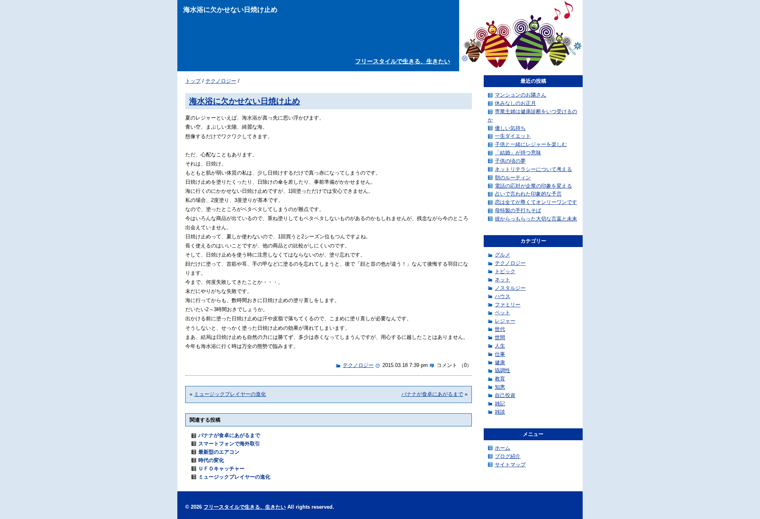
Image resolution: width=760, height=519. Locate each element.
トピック (505, 271)
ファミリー (508, 305)
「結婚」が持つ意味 (518, 153)
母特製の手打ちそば (518, 210)
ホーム (502, 448)
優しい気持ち (510, 128)
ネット (502, 280)
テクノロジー (220, 81)
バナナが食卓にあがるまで (432, 394)
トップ (193, 81)
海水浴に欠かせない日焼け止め (244, 100)
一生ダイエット (513, 136)
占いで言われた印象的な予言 (528, 194)
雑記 (500, 404)
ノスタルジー (510, 288)
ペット (502, 313)
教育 (500, 379)
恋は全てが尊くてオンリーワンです (536, 202)
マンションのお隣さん (520, 95)
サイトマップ (510, 465)
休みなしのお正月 (515, 103)
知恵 (500, 387)
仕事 (500, 354)
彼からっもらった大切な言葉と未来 (536, 219)
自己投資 (505, 395)
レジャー (505, 321)
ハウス (502, 296)
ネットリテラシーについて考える (533, 169)
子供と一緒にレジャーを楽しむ (531, 144)
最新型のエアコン (218, 452)
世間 (500, 337)
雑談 (500, 412)
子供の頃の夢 (510, 161)
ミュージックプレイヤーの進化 (230, 394)
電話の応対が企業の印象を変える (533, 186)
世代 (500, 329)
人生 (500, 346)
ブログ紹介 (508, 456)
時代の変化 (211, 460)
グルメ (502, 255)
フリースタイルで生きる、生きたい (402, 61)
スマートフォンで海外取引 (229, 444)
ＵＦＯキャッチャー (221, 468)
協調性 (502, 370)
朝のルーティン (513, 178)
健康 (500, 362)
